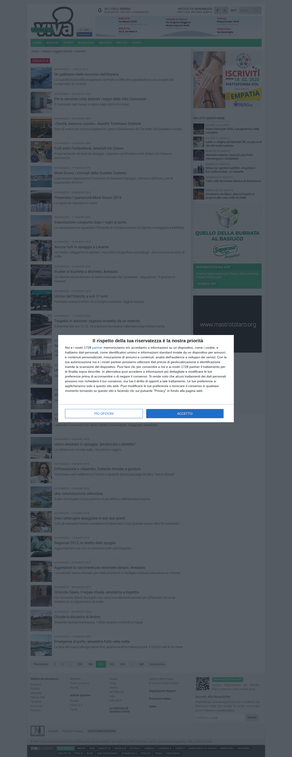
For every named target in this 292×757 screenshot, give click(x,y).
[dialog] (146, 378)
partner (97, 347)
